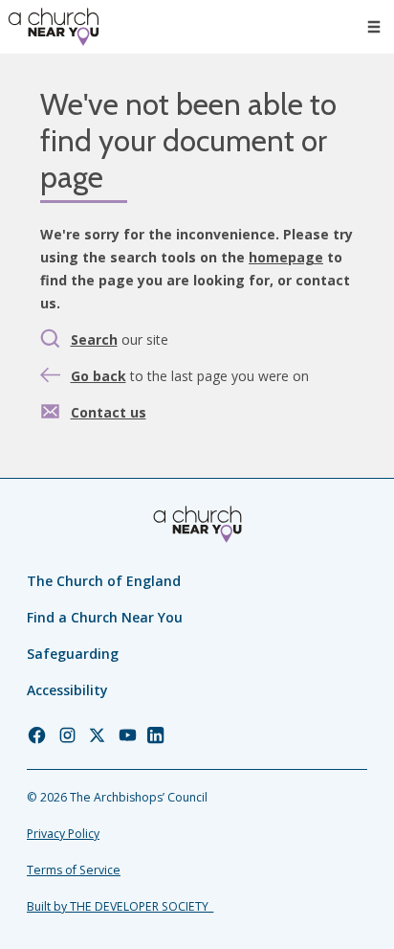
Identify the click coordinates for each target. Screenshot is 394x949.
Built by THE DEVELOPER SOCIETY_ (120, 906)
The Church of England (104, 581)
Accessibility (67, 690)
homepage (286, 257)
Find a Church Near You (105, 617)
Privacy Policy (63, 833)
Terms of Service (73, 870)
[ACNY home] (53, 27)
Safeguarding (73, 653)
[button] (374, 27)
